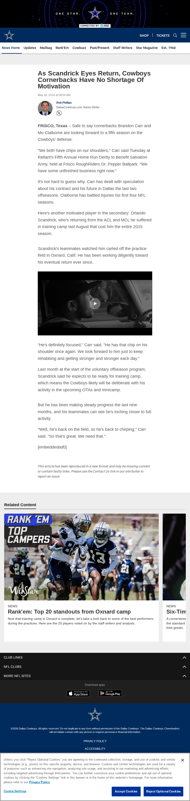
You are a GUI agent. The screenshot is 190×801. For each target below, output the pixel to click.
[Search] (175, 35)
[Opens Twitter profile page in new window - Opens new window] (59, 113)
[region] (95, 777)
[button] (95, 303)
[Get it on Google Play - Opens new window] (110, 695)
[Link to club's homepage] (9, 33)
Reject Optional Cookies (163, 791)
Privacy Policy (95, 740)
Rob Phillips (63, 102)
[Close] (182, 760)
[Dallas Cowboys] (95, 715)
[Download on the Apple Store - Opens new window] (78, 694)
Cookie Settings (15, 791)
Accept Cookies (126, 791)
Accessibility (95, 748)
